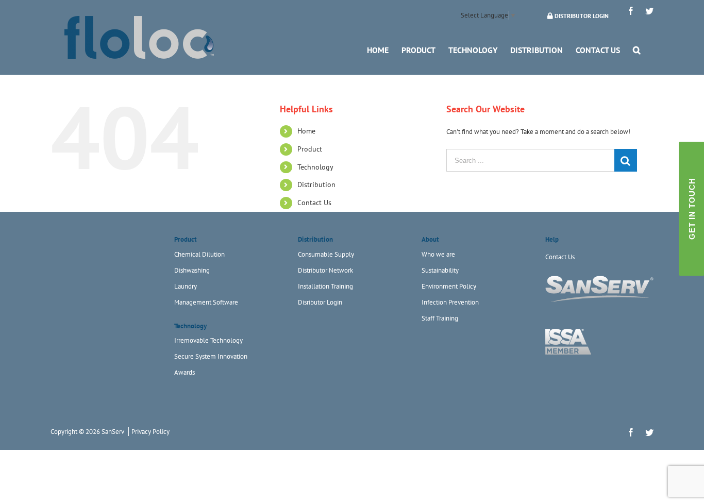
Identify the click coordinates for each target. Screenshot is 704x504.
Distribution (316, 184)
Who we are (438, 254)
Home (306, 131)
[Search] (637, 49)
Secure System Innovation (210, 356)
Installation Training (325, 286)
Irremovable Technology (208, 340)
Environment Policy (449, 286)
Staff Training (440, 318)
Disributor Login (320, 302)
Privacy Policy (150, 431)
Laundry (185, 286)
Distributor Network (325, 270)
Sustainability (440, 270)
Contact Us (314, 202)
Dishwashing (192, 270)
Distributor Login (581, 16)
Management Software (206, 302)
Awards (184, 372)
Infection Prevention (450, 302)
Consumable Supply (326, 254)
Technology (315, 167)
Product (309, 149)
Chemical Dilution (199, 254)
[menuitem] (378, 49)
